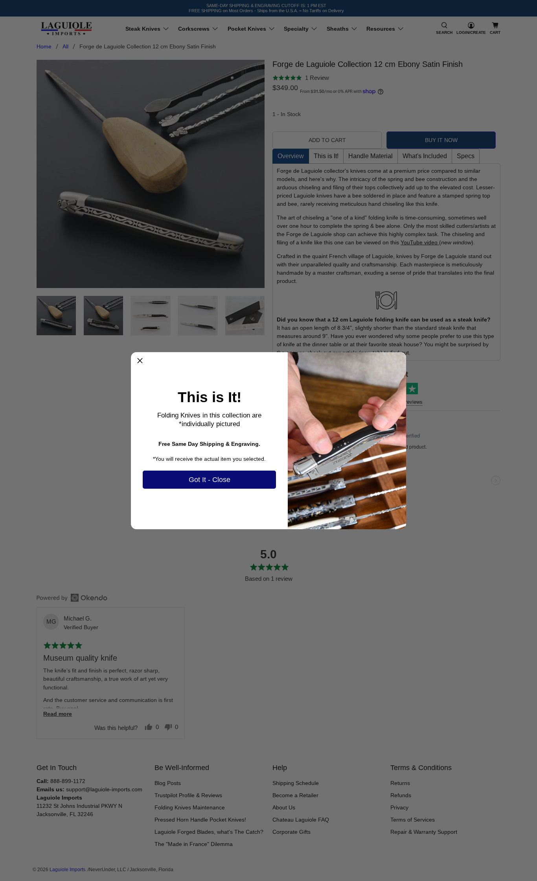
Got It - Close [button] (209, 480)
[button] (140, 361)
